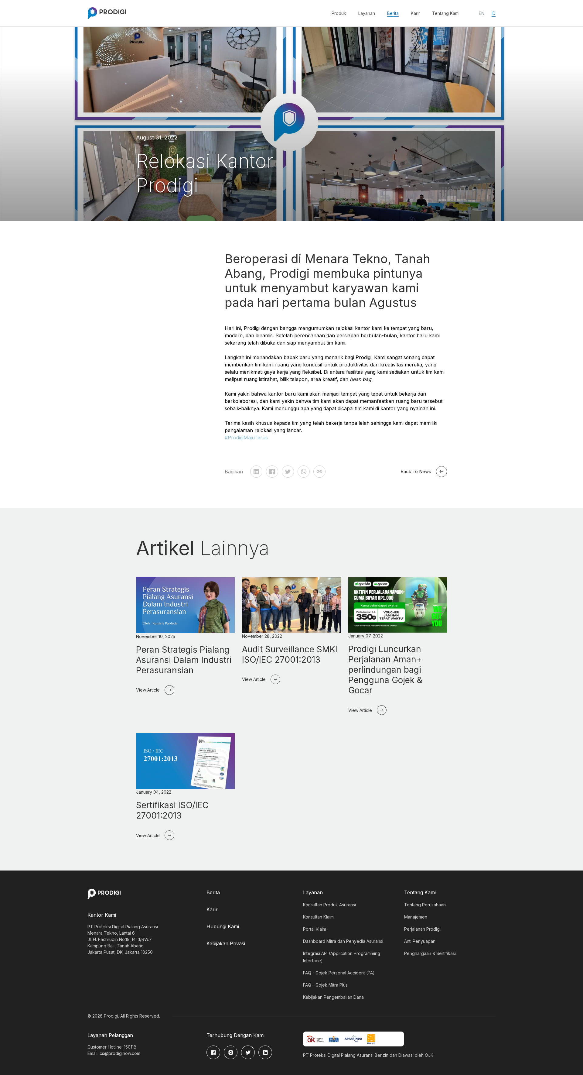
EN (481, 13)
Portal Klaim (314, 929)
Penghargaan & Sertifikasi (430, 953)
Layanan (366, 13)
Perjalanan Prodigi (422, 929)
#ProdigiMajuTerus (246, 437)
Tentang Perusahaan (425, 904)
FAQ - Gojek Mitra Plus (325, 984)
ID (494, 13)
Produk (339, 13)
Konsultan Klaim (318, 916)
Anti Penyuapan (419, 941)
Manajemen (415, 916)
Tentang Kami (445, 13)
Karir (415, 13)
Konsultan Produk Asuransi (329, 904)
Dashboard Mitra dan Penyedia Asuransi (343, 941)
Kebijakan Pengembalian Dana (333, 997)
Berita (393, 13)
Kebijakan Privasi (225, 943)
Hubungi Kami (222, 926)
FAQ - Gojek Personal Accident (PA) (339, 972)
